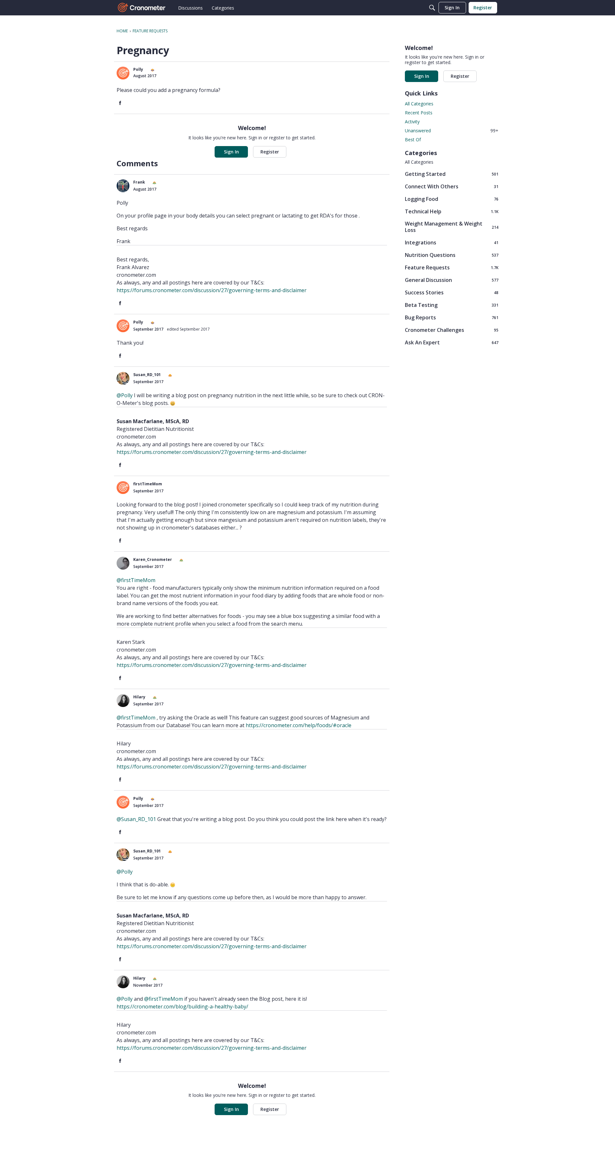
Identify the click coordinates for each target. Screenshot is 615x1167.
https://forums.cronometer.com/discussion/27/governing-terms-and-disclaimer (212, 290)
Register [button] (269, 152)
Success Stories (451, 292)
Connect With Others (451, 186)
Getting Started (451, 173)
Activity (412, 122)
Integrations (451, 242)
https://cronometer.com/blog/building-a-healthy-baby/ (182, 1006)
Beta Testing (451, 304)
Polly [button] (138, 69)
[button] (123, 73)
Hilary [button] (139, 697)
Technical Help (451, 211)
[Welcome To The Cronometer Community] (142, 8)
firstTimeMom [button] (147, 484)
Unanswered (451, 130)
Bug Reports (451, 317)
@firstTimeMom (136, 580)
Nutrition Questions (451, 254)
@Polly (125, 395)
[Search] (432, 7)
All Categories (419, 104)
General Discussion (451, 279)
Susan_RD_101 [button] (147, 374)
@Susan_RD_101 (136, 819)
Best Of (413, 139)
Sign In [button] (231, 152)
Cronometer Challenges (451, 329)
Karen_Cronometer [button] (152, 559)
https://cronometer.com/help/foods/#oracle (298, 725)
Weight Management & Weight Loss (451, 226)
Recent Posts (418, 113)
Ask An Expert (451, 342)
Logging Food (451, 198)
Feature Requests (451, 267)
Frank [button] (139, 182)
